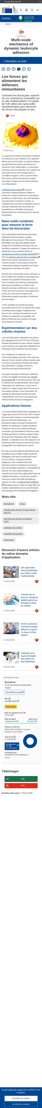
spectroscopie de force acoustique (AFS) (18, 520)
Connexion (20, 10)
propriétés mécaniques (13, 534)
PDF (23, 786)
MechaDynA (9, 504)
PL (29, 69)
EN (9, 69)
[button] (26, 10)
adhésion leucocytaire (13, 528)
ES (14, 69)
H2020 (8, 24)
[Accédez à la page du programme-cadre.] (21, 33)
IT (23, 69)
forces (22, 504)
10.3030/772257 (11, 701)
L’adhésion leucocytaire (12, 190)
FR (19, 69)
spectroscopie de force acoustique (23, 257)
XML (23, 779)
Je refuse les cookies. (21, 1104)
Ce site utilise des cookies (13, 1090)
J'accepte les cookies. (21, 1098)
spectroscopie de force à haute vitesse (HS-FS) (19, 511)
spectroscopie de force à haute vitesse (18, 254)
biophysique (9, 540)
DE (3, 69)
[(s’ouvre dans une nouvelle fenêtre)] (10, 9)
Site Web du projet (14, 693)
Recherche (32, 10)
